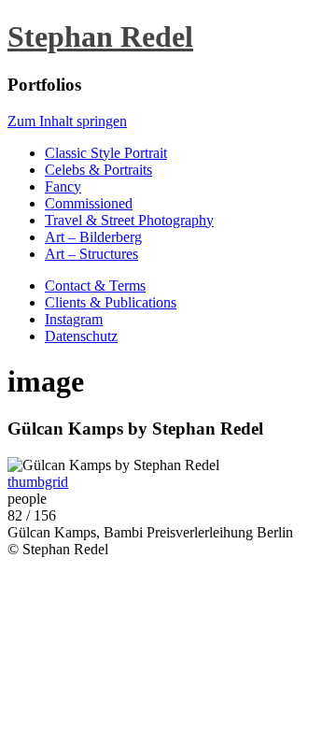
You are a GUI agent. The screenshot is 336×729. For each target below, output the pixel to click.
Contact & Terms (95, 285)
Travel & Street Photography (129, 220)
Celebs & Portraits (98, 170)
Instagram (74, 319)
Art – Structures (91, 254)
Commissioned (89, 203)
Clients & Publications (110, 302)
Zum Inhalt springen (67, 121)
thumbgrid (37, 482)
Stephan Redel (100, 36)
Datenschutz (81, 336)
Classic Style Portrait (106, 153)
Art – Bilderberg (93, 237)
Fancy (63, 186)
